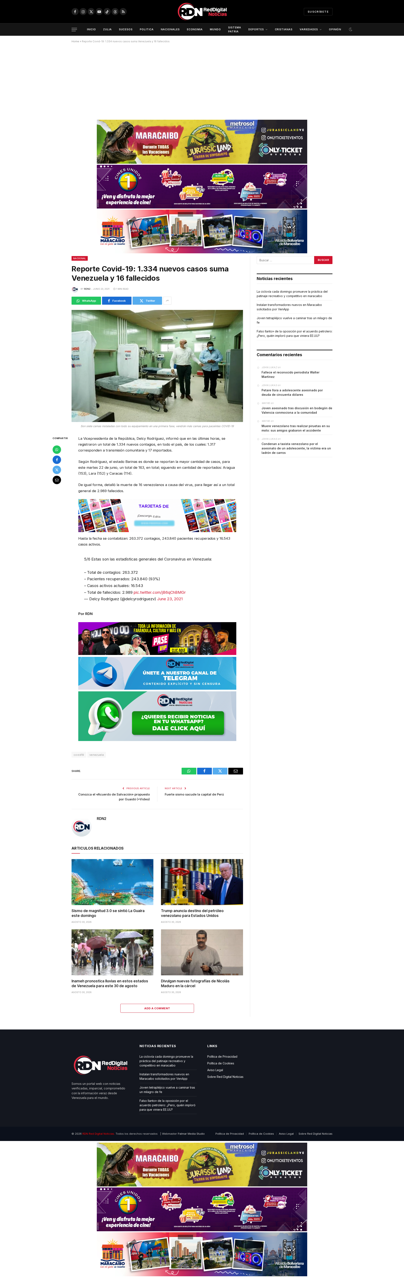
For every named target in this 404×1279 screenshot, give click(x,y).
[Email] (57, 479)
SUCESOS (126, 29)
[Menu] (74, 29)
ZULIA (107, 29)
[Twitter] (57, 469)
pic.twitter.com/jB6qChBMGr (160, 592)
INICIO (91, 29)
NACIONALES (170, 29)
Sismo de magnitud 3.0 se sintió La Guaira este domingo (108, 913)
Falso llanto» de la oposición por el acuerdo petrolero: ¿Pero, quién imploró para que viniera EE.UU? (167, 1105)
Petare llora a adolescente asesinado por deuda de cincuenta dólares (292, 392)
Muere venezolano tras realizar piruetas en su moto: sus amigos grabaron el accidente (296, 428)
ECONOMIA (195, 29)
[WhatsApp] (57, 449)
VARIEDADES (309, 29)
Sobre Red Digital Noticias (225, 1076)
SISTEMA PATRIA (234, 29)
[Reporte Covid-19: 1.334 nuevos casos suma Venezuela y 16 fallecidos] (157, 366)
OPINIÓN (335, 29)
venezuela (96, 754)
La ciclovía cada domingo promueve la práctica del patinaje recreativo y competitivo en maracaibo (166, 1061)
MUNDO (215, 29)
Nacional (79, 258)
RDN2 (87, 289)
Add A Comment (157, 1008)
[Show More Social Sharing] (167, 301)
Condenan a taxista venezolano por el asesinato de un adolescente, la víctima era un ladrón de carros (296, 448)
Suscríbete (318, 11)
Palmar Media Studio (191, 1133)
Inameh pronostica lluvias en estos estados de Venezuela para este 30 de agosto (110, 983)
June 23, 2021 (170, 598)
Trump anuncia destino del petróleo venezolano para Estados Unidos (192, 913)
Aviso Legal (215, 1070)
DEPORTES (256, 29)
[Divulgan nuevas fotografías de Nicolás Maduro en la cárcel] (202, 952)
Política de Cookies (220, 1063)
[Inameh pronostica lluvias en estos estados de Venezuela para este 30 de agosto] (112, 952)
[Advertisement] (202, 79)
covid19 (79, 754)
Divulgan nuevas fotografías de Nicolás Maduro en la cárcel (195, 983)
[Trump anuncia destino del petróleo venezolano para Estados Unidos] (202, 882)
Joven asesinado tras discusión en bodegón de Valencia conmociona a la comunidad (297, 410)
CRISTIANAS (284, 29)
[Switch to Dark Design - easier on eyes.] (350, 29)
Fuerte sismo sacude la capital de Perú (194, 794)
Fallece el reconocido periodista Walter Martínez (290, 375)
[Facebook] (57, 459)
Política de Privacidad (222, 1056)
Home (75, 41)
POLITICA (147, 29)
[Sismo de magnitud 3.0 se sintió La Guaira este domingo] (112, 882)
